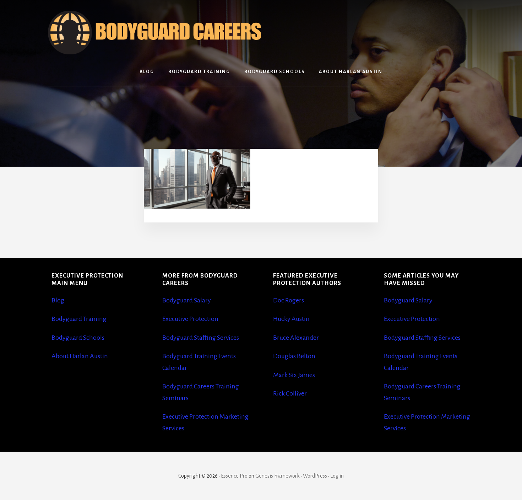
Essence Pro (234, 476)
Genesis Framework (277, 476)
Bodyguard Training (79, 318)
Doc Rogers (288, 300)
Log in (337, 476)
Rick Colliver (290, 393)
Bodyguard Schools (77, 337)
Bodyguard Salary (186, 300)
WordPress (315, 476)
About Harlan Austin (79, 356)
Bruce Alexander (296, 337)
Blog (57, 300)
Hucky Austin (291, 318)
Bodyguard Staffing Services (200, 337)
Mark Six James (294, 374)
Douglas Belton (294, 356)
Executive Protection (190, 318)
